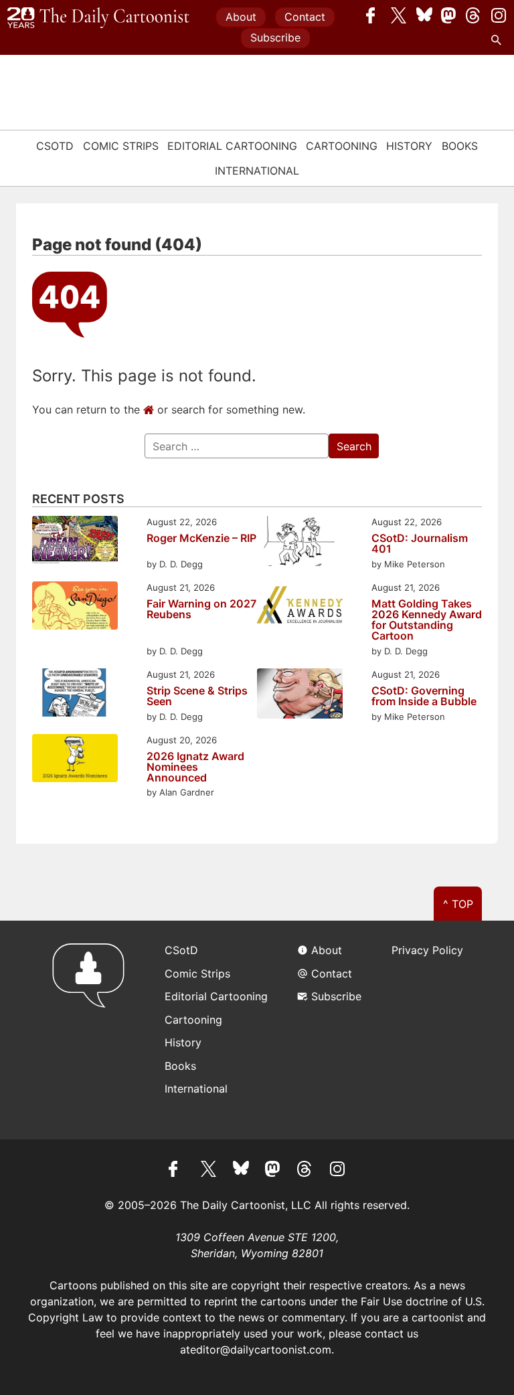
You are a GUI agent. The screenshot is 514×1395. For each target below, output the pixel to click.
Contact (304, 16)
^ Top (458, 904)
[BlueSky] (424, 15)
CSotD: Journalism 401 (419, 543)
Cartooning (341, 146)
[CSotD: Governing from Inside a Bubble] (300, 695)
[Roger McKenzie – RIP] (75, 542)
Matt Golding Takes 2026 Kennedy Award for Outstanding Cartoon (426, 619)
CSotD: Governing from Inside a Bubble (424, 696)
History (409, 146)
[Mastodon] (449, 15)
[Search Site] (499, 40)
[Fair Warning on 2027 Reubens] (75, 607)
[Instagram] (499, 15)
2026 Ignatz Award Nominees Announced (195, 767)
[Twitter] (399, 15)
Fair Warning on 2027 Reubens (201, 609)
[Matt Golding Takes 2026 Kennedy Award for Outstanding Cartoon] (300, 607)
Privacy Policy (427, 950)
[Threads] (474, 15)
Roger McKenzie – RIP (201, 539)
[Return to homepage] (93, 1030)
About (241, 16)
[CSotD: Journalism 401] (300, 543)
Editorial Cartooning (232, 146)
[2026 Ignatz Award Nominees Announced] (75, 760)
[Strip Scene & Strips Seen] (75, 694)
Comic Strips (121, 146)
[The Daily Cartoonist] (98, 18)
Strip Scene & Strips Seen (197, 696)
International (257, 170)
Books (460, 146)
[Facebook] (374, 15)
